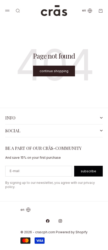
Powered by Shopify (72, 232)
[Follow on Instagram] (60, 221)
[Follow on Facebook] (48, 221)
